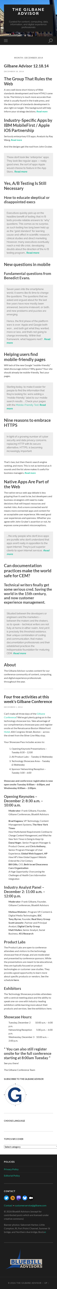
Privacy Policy (11, 1169)
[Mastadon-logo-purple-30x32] (18, 1199)
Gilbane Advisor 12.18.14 (26, 65)
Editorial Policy (12, 1175)
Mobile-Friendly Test (27, 405)
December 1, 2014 (13, 707)
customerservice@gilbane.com (30, 1205)
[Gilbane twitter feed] (6, 1199)
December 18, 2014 (14, 71)
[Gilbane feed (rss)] (12, 1199)
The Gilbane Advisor (28, 11)
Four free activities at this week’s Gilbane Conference (28, 699)
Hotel (7, 731)
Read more (42, 111)
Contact (8, 1205)
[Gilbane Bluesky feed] (24, 1199)
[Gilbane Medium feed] (31, 1199)
